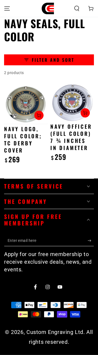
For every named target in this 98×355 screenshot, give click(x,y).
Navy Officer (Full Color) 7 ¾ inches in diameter (71, 136)
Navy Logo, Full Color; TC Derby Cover (23, 139)
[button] (77, 8)
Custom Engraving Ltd (54, 332)
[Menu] (7, 8)
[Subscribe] (91, 241)
